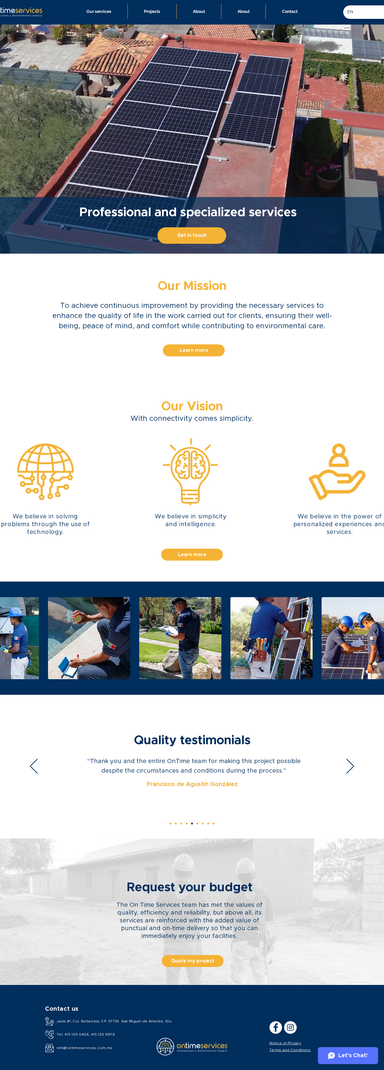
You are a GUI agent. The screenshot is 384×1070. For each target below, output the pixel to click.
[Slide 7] (213, 823)
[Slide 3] (192, 823)
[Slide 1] (181, 823)
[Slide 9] (170, 823)
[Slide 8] (176, 823)
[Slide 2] (187, 823)
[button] (89, 638)
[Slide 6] (208, 823)
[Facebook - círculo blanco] (275, 1027)
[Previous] (34, 766)
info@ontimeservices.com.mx (84, 1048)
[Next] (350, 766)
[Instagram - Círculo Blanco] (290, 1027)
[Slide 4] (197, 823)
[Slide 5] (203, 823)
